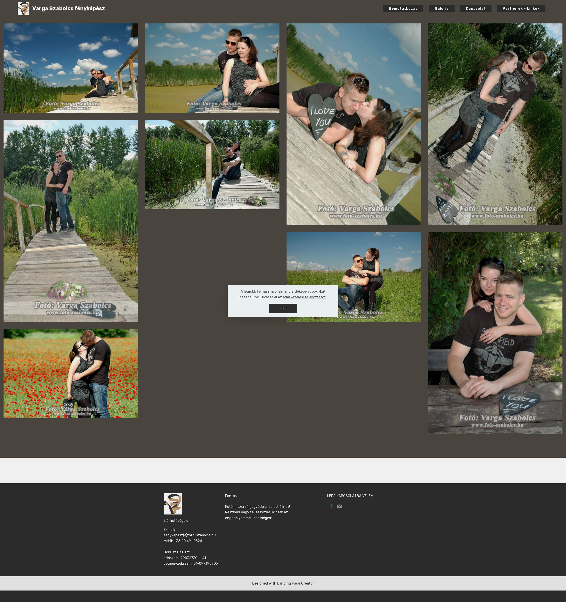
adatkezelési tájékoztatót (304, 297)
